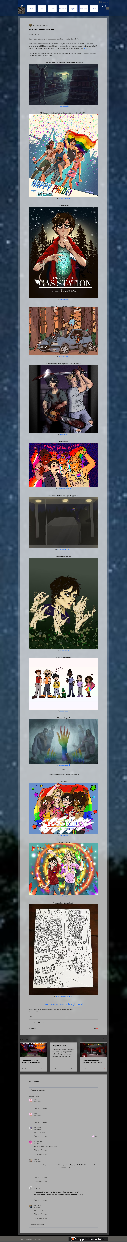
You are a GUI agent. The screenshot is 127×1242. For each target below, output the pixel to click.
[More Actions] (97, 1100)
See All (105, 1039)
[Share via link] (44, 1022)
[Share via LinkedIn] (39, 1022)
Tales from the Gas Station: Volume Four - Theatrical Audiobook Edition (31, 1062)
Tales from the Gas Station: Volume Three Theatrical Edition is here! (93, 1062)
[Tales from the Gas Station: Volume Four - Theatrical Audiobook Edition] (33, 1050)
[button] (107, 8)
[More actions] (97, 25)
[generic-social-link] (105, 6)
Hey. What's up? (59, 1046)
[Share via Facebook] (30, 1022)
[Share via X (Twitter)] (34, 1022)
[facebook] (102, 6)
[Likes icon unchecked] (35, 1108)
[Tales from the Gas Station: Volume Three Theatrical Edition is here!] (93, 1050)
